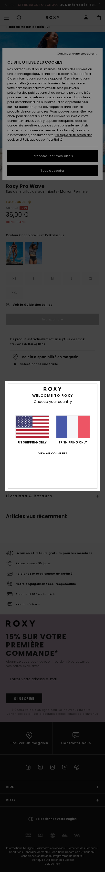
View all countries (52, 453)
